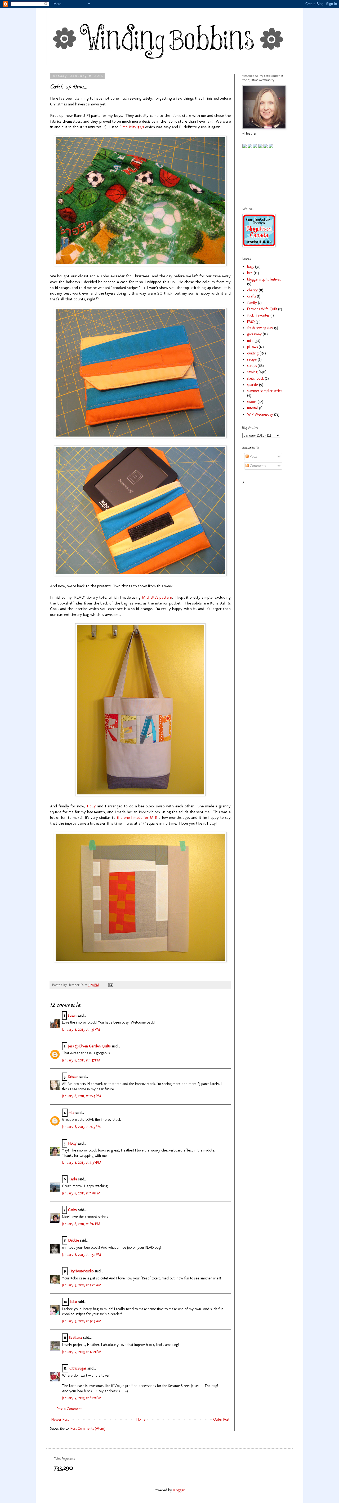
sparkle (252, 385)
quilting (252, 353)
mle (71, 1112)
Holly (91, 806)
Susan (72, 1015)
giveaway (254, 334)
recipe (252, 359)
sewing (252, 372)
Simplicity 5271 (131, 126)
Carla (73, 1179)
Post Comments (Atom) (87, 1428)
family (252, 302)
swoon (252, 401)
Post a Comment (69, 1409)
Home (140, 1419)
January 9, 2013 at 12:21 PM (81, 1352)
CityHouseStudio (81, 1271)
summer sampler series (264, 391)
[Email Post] (110, 985)
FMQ (251, 321)
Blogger (179, 1490)
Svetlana (75, 1337)
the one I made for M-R (137, 817)
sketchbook (255, 378)
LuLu (73, 1302)
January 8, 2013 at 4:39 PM (81, 1162)
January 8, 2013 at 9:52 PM (81, 1254)
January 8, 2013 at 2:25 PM (81, 1126)
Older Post (221, 1419)
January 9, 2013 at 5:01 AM (81, 1285)
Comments (257, 466)
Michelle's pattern (157, 597)
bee (250, 273)
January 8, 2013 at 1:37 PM (81, 1029)
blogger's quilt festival (264, 279)
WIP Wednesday (260, 414)
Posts (253, 456)
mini (250, 340)
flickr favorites (258, 315)
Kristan (73, 1076)
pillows (252, 347)
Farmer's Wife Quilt (262, 309)
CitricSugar (77, 1368)
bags (250, 266)
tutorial (252, 408)
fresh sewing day (260, 328)
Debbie (73, 1240)
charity (252, 290)
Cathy (72, 1210)
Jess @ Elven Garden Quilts (89, 1046)
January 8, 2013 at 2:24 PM (81, 1096)
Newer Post (60, 1419)
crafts (251, 296)
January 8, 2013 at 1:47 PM (81, 1060)
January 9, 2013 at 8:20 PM (81, 1398)
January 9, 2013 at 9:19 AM (81, 1321)
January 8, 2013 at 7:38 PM (81, 1193)
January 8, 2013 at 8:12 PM (81, 1224)
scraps (252, 365)
